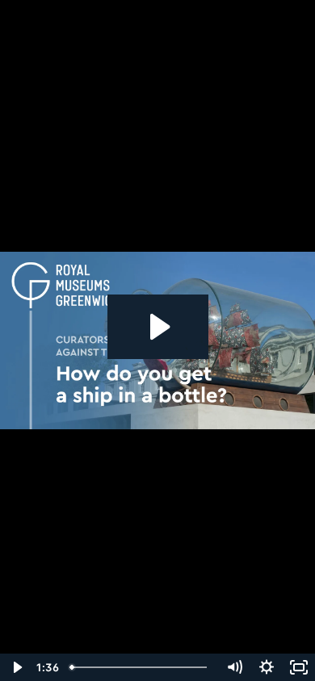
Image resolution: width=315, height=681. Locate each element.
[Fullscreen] (299, 667)
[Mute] (234, 667)
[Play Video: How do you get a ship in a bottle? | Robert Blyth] (157, 327)
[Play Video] (16, 667)
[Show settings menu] (266, 667)
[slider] (141, 667)
